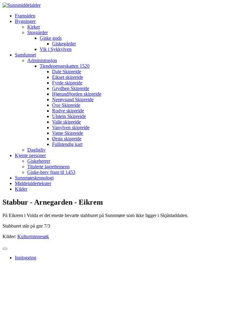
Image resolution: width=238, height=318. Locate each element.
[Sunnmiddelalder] (21, 5)
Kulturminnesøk (33, 236)
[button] (25, 21)
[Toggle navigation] (4, 249)
